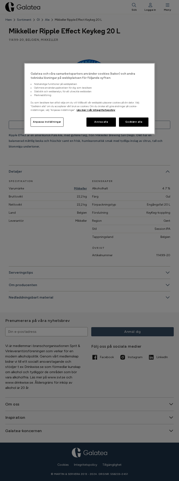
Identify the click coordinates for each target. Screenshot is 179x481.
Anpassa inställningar (47, 122)
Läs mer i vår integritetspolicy (96, 110)
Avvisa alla (101, 122)
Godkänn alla (133, 122)
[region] (89, 98)
